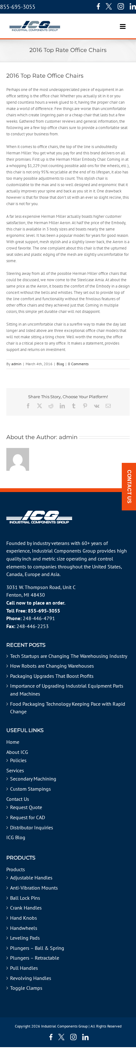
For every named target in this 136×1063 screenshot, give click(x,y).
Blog (60, 363)
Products (15, 869)
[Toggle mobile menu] (123, 23)
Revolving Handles (30, 978)
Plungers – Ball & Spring (37, 948)
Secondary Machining (33, 778)
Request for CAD (27, 817)
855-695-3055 (17, 6)
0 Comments (78, 363)
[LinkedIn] (133, 6)
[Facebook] (97, 6)
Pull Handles (24, 968)
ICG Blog (15, 837)
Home (12, 742)
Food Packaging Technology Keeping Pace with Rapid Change (67, 708)
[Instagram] (121, 6)
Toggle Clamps (26, 988)
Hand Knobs (23, 918)
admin (16, 363)
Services (15, 770)
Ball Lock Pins (25, 898)
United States (106, 566)
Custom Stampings (30, 789)
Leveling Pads (25, 938)
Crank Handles (26, 907)
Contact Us (17, 799)
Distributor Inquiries (31, 827)
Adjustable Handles (31, 877)
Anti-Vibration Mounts (34, 888)
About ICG (17, 752)
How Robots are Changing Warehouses (52, 666)
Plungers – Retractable (34, 958)
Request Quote (26, 807)
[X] (109, 6)
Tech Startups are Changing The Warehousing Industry (68, 656)
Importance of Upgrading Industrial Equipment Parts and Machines (66, 690)
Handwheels (23, 928)
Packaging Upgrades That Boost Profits (52, 676)
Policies (18, 760)
